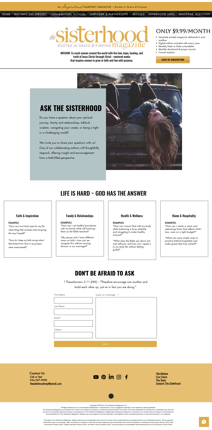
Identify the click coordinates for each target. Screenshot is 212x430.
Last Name (59, 306)
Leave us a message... (106, 295)
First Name (59, 295)
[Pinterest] (104, 377)
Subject (58, 329)
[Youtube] (96, 377)
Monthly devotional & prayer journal (177, 49)
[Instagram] (119, 377)
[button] (162, 14)
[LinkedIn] (111, 377)
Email (56, 318)
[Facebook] (126, 377)
